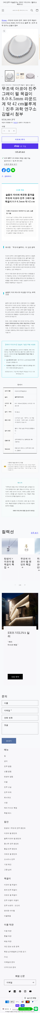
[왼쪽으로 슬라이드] (2, 76)
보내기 (9, 740)
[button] (3, 10)
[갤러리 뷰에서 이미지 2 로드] (20, 76)
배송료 (15, 122)
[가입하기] (33, 982)
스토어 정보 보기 (10, 164)
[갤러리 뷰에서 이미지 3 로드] (30, 76)
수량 (3, 126)
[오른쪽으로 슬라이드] (37, 76)
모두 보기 (34, 532)
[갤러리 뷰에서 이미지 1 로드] (9, 76)
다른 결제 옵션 (20, 152)
